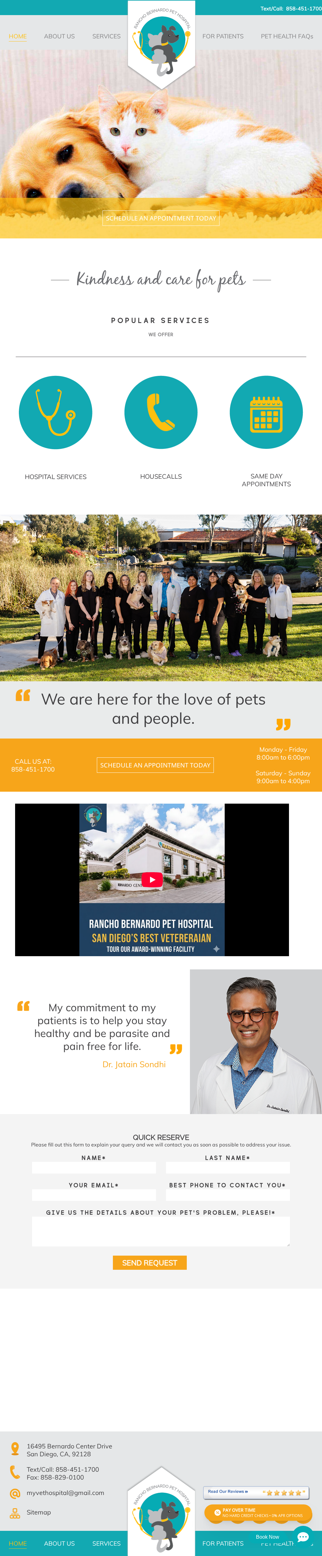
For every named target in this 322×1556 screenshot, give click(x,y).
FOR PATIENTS (223, 36)
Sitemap (39, 1512)
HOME (18, 36)
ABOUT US (59, 36)
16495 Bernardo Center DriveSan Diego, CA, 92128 (69, 1450)
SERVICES (106, 36)
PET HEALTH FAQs (287, 36)
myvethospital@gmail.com (65, 1493)
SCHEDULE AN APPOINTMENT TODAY (161, 218)
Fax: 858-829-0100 (55, 1477)
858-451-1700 (304, 8)
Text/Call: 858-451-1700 (63, 1469)
